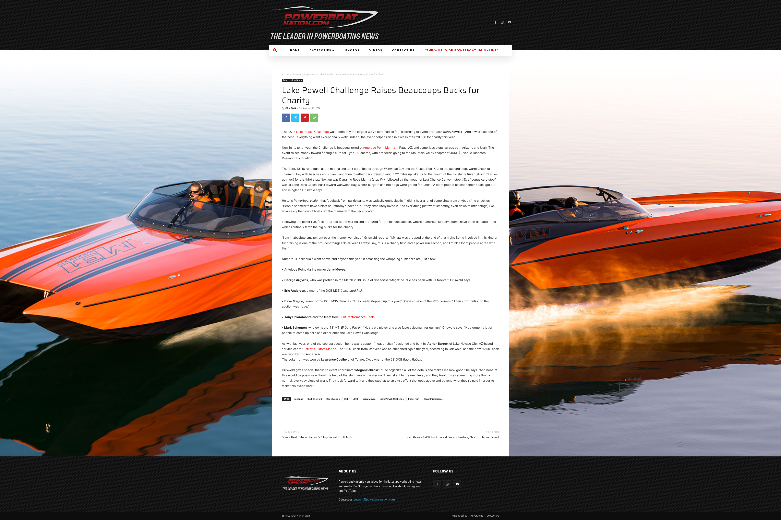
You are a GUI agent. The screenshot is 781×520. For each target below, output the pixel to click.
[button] (275, 50)
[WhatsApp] (314, 118)
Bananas (298, 399)
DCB (346, 399)
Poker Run (413, 399)
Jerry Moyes (369, 399)
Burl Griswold (315, 399)
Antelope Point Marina (379, 148)
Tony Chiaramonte (433, 399)
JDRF (355, 399)
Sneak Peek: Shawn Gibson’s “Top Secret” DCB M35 (317, 437)
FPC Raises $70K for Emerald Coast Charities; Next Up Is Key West (453, 437)
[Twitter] (295, 118)
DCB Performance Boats (357, 317)
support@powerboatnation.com (374, 499)
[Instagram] (502, 22)
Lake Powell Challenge (312, 132)
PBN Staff (290, 108)
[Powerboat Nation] (327, 22)
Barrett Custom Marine (319, 349)
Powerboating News (303, 74)
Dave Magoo (333, 399)
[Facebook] (495, 22)
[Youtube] (509, 22)
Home (285, 74)
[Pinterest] (305, 118)
